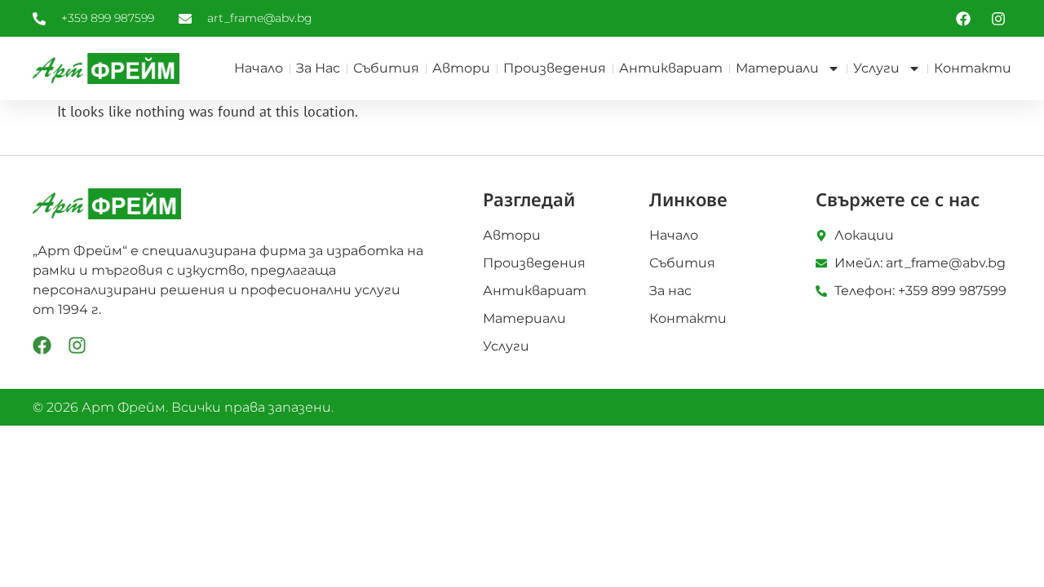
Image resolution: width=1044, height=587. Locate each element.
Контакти (972, 68)
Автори (461, 68)
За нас (318, 68)
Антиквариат (671, 68)
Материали (777, 68)
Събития (386, 68)
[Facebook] (42, 345)
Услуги (876, 68)
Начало (258, 68)
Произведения (554, 68)
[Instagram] (77, 345)
